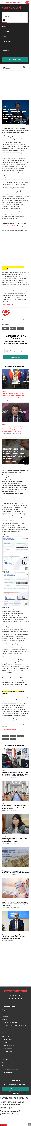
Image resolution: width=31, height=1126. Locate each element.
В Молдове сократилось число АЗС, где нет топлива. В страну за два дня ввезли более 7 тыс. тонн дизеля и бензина (15, 774)
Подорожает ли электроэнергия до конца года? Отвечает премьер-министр (15, 871)
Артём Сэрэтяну (6, 843)
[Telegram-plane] (21, 998)
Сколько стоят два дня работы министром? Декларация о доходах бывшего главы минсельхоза (13, 936)
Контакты (5, 1016)
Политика (6, 106)
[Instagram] (15, 998)
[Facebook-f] (9, 998)
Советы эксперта (7, 1048)
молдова (21, 736)
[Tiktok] (18, 998)
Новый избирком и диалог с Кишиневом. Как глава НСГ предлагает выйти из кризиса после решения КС (15, 429)
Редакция (5, 1013)
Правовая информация (9, 1022)
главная (13, 736)
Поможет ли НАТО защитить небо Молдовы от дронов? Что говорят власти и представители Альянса (13, 396)
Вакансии (5, 1019)
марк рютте (13, 328)
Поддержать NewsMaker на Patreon (14, 1025)
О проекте (5, 1010)
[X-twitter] (12, 998)
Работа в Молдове (8, 1045)
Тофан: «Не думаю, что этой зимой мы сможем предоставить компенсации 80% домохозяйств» (15, 903)
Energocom (5, 736)
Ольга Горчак (6, 400)
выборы (5, 328)
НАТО (21, 328)
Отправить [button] (3, 1125)
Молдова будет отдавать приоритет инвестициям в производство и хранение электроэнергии (15, 807)
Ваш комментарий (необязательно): (10, 1112)
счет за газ (5, 738)
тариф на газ (13, 738)
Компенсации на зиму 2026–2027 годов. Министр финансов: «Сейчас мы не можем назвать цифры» (15, 839)
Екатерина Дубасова (7, 940)
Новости (4, 391)
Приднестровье (7, 1039)
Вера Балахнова (7, 433)
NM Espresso (6, 1036)
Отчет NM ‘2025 (7, 1052)
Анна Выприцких (7, 122)
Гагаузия (5, 1042)
